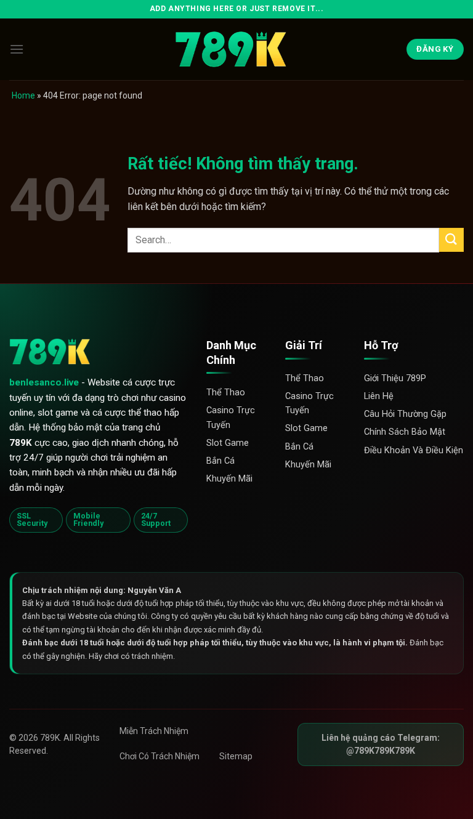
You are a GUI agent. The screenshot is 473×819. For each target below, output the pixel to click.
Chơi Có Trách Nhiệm (159, 756)
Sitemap (236, 756)
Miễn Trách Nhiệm (153, 731)
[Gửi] (451, 240)
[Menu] (16, 49)
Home (23, 95)
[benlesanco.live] (236, 49)
